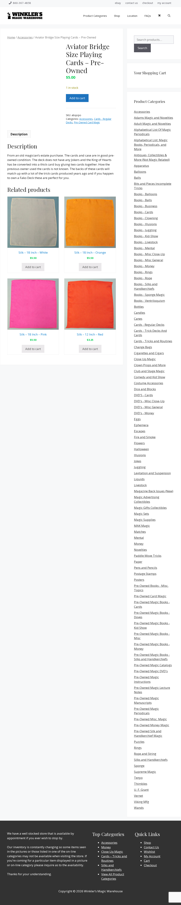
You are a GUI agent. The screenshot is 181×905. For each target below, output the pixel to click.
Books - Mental (144, 248)
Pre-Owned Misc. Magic (150, 719)
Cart (147, 861)
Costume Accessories (148, 383)
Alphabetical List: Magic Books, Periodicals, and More (151, 144)
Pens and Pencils (145, 568)
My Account (152, 856)
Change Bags (143, 347)
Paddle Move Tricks (147, 556)
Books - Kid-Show (146, 236)
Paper (138, 562)
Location (132, 15)
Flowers (139, 443)
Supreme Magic (145, 772)
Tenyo (138, 778)
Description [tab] (19, 134)
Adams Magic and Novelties (153, 118)
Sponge (139, 766)
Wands (139, 808)
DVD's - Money (144, 413)
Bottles (139, 307)
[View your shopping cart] (159, 15)
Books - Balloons (145, 194)
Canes (138, 319)
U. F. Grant (141, 790)
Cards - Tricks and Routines (153, 341)
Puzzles (139, 742)
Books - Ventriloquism (149, 301)
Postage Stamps (145, 574)
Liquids (139, 479)
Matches (140, 532)
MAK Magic (142, 526)
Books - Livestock (146, 242)
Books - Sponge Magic (149, 295)
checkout (147, 3)
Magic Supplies (145, 520)
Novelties (140, 550)
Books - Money (144, 266)
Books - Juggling (145, 230)
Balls (137, 178)
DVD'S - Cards (143, 395)
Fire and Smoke (145, 437)
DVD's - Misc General (148, 407)
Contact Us (151, 847)
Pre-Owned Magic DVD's (151, 671)
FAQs (147, 15)
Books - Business (145, 206)
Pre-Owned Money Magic (151, 725)
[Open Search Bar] (169, 15)
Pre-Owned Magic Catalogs (153, 665)
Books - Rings (143, 272)
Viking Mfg (141, 802)
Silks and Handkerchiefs (151, 760)
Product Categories (95, 15)
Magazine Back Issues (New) (153, 491)
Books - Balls (143, 200)
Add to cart (77, 98)
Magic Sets (141, 514)
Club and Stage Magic (149, 371)
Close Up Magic (145, 359)
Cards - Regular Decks (149, 325)
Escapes (139, 431)
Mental (139, 538)
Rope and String (145, 754)
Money (139, 544)
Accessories (25, 37)
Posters (139, 580)
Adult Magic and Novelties (152, 124)
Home (11, 37)
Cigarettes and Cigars (149, 353)
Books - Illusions (145, 224)
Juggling (140, 467)
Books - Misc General (148, 260)
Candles (139, 313)
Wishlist (149, 852)
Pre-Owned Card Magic (87, 122)
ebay (118, 3)
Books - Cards (143, 212)
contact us (131, 3)
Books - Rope (143, 278)
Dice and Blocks (145, 389)
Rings (138, 748)
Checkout (150, 865)
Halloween (141, 449)
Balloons (140, 172)
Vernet (138, 796)
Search (142, 48)
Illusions (140, 455)
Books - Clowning (146, 218)
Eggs (137, 419)
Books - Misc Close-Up (149, 254)
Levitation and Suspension (152, 473)
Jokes (137, 461)
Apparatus (141, 166)
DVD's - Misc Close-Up (149, 401)
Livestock (140, 485)
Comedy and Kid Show (149, 377)
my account (164, 3)
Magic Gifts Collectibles (150, 508)
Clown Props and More (150, 365)
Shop (117, 15)
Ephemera (141, 425)
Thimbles (140, 784)
